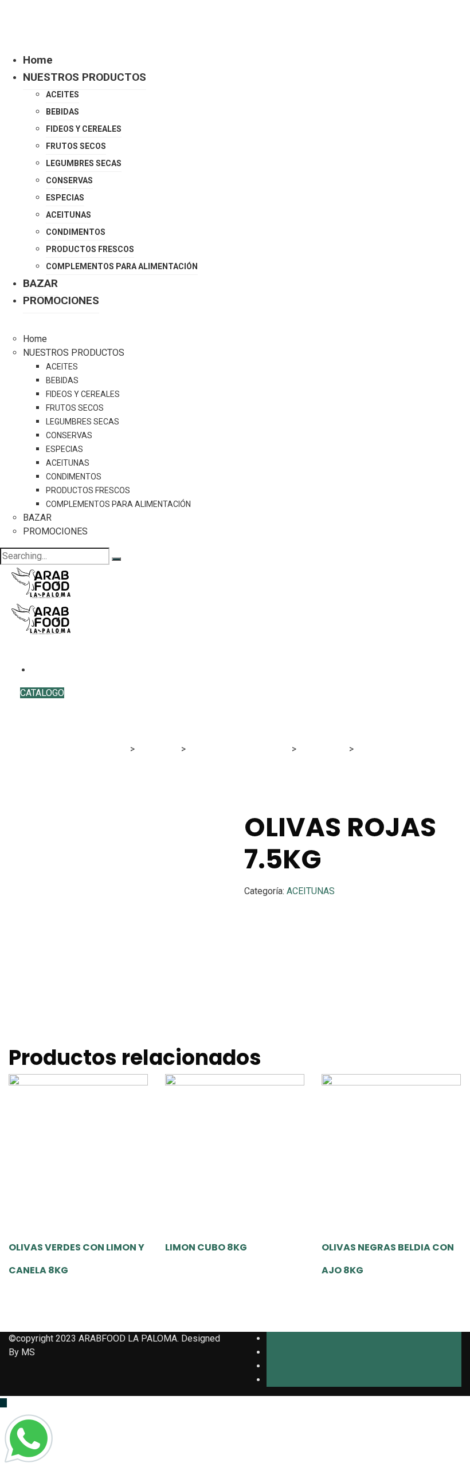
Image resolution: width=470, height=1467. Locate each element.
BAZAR (40, 283)
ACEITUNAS (68, 214)
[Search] (116, 559)
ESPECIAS (65, 197)
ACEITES (62, 94)
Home (38, 59)
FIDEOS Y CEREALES (84, 128)
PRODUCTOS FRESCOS (90, 249)
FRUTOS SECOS (76, 146)
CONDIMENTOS (75, 232)
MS (28, 1352)
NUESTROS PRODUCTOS (84, 77)
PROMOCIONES (61, 300)
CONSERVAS (69, 180)
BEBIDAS (62, 111)
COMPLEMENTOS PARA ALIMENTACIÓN (122, 266)
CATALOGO (42, 692)
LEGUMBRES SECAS (84, 163)
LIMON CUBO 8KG (206, 1247)
